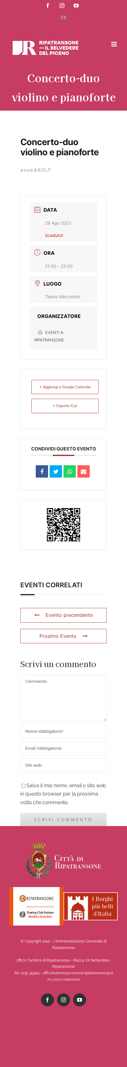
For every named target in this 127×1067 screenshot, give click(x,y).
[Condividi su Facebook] (42, 471)
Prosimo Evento (57, 636)
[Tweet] (56, 471)
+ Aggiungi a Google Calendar (65, 387)
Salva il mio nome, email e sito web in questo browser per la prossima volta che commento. (63, 794)
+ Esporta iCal (65, 405)
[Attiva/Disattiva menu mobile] (114, 44)
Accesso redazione (63, 979)
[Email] (83, 471)
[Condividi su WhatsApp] (69, 471)
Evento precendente (69, 615)
